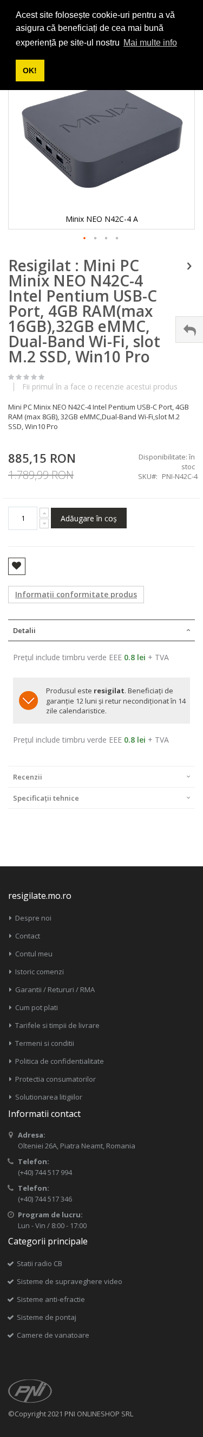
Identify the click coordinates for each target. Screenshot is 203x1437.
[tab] (101, 630)
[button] (85, 239)
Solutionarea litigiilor (48, 1097)
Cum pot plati (36, 1007)
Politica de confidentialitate (59, 1061)
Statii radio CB (39, 1263)
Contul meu (34, 954)
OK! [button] (30, 70)
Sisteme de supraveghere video (69, 1281)
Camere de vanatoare (53, 1335)
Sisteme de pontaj (46, 1317)
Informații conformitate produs (76, 594)
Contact (27, 936)
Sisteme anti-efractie (51, 1299)
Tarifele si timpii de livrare (57, 1025)
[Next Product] (189, 265)
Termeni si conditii (44, 1043)
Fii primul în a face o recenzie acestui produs (100, 386)
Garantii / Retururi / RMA (55, 989)
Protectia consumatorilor (55, 1079)
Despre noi (33, 918)
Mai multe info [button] (150, 42)
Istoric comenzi (39, 971)
